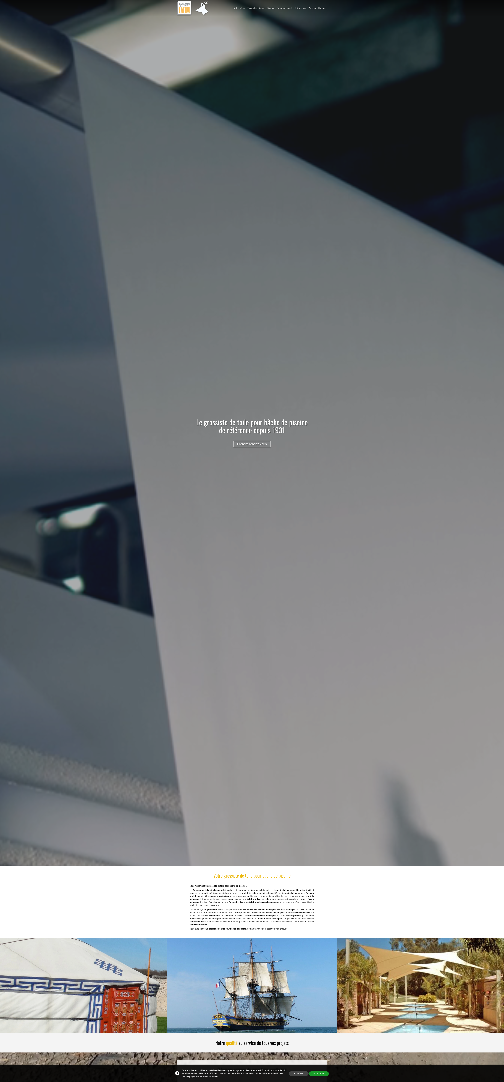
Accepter (320, 1073)
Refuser (300, 1073)
